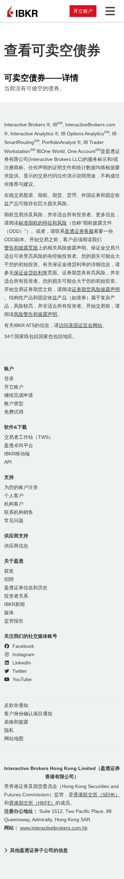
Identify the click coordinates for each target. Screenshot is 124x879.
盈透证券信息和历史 (26, 587)
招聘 (9, 579)
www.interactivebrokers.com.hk (53, 828)
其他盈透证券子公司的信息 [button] (39, 850)
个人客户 (13, 495)
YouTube (21, 679)
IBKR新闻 (14, 604)
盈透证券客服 (79, 231)
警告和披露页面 (21, 248)
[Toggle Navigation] (109, 11)
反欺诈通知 (16, 705)
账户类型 (13, 403)
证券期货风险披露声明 (96, 289)
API (8, 462)
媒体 (9, 612)
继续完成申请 (18, 395)
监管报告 (13, 621)
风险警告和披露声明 (35, 314)
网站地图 (13, 738)
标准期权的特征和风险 (43, 223)
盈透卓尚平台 (18, 445)
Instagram (22, 654)
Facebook (22, 646)
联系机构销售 (18, 512)
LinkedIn (21, 662)
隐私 (9, 730)
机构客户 (13, 504)
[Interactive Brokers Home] (22, 11)
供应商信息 (16, 546)
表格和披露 (16, 722)
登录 (9, 378)
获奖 (9, 571)
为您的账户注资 (21, 487)
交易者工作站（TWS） (28, 437)
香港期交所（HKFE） (32, 803)
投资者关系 (16, 596)
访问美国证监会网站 (80, 325)
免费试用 (13, 412)
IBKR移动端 (17, 453)
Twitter (19, 671)
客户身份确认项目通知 (28, 713)
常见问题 (13, 520)
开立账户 (83, 11)
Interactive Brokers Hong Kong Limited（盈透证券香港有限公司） (62, 772)
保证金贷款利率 (31, 272)
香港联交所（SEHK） (96, 794)
